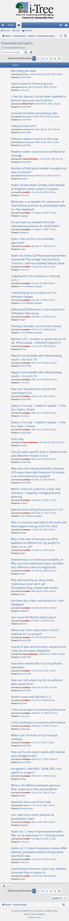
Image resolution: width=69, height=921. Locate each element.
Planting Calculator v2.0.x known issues (36, 326)
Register (29, 30)
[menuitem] (65, 36)
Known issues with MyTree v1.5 (31, 697)
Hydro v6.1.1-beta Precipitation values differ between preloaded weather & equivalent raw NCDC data (39, 852)
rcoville (26, 192)
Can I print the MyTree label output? (33, 617)
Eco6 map (17, 439)
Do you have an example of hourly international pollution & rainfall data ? (35, 224)
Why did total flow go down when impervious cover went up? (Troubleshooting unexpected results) (34, 584)
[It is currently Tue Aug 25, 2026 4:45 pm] (61, 36)
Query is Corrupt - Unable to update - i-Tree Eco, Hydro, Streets (38, 407)
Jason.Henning (30, 159)
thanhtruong (28, 175)
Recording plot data (23, 71)
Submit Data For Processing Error (32, 83)
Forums (19, 26)
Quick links (3, 26)
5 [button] (51, 58)
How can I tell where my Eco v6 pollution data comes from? (37, 682)
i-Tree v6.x (25, 90)
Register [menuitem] (67, 26)
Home (11, 25)
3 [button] (42, 58)
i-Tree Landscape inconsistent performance (38, 709)
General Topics (26, 808)
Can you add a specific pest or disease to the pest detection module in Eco (39, 453)
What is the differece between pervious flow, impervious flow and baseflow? (35, 787)
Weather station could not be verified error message (38, 153)
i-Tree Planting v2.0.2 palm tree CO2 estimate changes (34, 294)
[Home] (34, 11)
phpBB (25, 911)
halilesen (41, 914)
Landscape (25, 729)
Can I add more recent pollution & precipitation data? (32, 816)
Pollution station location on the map (34, 139)
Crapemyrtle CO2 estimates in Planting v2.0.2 (35, 278)
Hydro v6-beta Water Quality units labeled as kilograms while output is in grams (37, 187)
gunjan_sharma (29, 74)
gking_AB (27, 87)
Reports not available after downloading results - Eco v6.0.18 (36, 357)
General (23, 179)
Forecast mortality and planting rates (34, 113)
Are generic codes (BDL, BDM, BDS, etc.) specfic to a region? (36, 770)
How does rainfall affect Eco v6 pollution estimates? (36, 665)
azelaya (26, 213)
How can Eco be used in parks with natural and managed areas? (38, 754)
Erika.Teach (28, 104)
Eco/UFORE (25, 77)
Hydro (22, 249)
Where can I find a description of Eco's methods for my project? (35, 632)
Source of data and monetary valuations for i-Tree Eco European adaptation (38, 648)
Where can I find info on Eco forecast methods (34, 737)
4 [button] (46, 58)
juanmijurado (28, 129)
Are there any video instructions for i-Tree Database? (37, 602)
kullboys (26, 805)
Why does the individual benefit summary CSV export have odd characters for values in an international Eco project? (37, 472)
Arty (33, 914)
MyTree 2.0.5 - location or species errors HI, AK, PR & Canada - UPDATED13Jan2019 (38, 341)
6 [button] (55, 58)
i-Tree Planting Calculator (31, 286)
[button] (59, 58)
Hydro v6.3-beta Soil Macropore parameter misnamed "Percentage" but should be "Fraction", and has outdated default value (38, 259)
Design (23, 533)
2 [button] (38, 58)
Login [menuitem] (61, 26)
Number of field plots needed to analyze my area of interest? (39, 170)
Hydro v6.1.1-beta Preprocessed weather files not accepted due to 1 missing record (37, 833)
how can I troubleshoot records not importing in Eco (33, 391)
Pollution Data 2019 (23, 126)
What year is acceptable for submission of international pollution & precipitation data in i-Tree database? (38, 205)
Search (6, 30)
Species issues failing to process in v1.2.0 (37, 509)
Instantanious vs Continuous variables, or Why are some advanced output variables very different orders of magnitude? (37, 563)
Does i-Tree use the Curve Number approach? (32, 240)
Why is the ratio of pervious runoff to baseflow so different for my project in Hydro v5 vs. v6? (35, 542)
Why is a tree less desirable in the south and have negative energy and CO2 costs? (39, 524)
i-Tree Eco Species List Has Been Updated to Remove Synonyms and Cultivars (38, 98)
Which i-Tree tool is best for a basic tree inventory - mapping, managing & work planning (36, 492)
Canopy (23, 445)
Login (17, 30)
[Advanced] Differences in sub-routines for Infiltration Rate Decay (38, 311)
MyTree (23, 349)
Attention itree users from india (31, 802)
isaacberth (27, 116)
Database (24, 216)
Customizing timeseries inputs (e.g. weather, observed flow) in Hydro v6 (39, 870)
